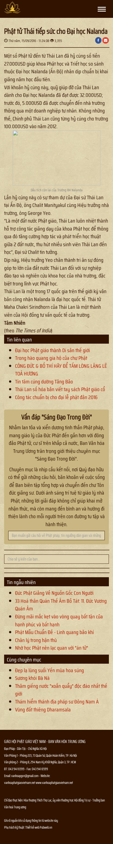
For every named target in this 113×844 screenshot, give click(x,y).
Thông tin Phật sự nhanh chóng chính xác (26, 841)
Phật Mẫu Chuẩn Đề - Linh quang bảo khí (54, 632)
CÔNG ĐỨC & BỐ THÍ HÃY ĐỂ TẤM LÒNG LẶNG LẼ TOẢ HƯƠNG (61, 369)
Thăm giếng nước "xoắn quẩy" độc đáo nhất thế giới (61, 690)
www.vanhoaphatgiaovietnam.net (54, 782)
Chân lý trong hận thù (36, 640)
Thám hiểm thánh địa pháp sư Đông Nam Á (57, 701)
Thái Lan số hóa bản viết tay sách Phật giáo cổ (60, 389)
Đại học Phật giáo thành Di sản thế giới (52, 350)
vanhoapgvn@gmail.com (24, 775)
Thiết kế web (32, 827)
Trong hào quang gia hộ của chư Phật (51, 358)
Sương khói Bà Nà (32, 678)
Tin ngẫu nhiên (21, 582)
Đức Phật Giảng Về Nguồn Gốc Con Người (54, 592)
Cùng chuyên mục (24, 659)
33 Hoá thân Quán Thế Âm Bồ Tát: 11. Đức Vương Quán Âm (61, 604)
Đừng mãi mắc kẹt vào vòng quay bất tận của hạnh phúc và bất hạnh (59, 620)
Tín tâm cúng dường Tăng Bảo (44, 381)
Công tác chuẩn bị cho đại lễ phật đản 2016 (56, 397)
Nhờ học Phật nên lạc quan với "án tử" (51, 647)
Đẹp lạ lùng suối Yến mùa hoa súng (49, 670)
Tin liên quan (19, 339)
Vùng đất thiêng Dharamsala (43, 709)
